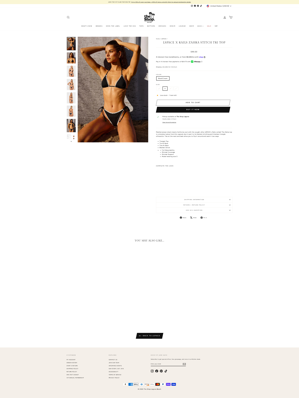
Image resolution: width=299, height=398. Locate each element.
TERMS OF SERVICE (115, 374)
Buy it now (193, 109)
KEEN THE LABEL (113, 26)
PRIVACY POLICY (114, 378)
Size (158, 84)
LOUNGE (182, 26)
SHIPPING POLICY (72, 368)
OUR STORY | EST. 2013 (116, 368)
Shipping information (194, 199)
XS (159, 88)
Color (158, 74)
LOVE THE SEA (130, 26)
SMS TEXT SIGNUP (73, 374)
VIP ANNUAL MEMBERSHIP (75, 378)
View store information (169, 122)
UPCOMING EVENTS (115, 365)
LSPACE (163, 39)
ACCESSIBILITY (113, 371)
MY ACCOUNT (71, 359)
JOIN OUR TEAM (114, 362)
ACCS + (200, 26)
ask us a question (194, 210)
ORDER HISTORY (72, 362)
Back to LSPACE (151, 336)
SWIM (191, 26)
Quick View (86, 305)
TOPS (141, 26)
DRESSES (162, 26)
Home (158, 39)
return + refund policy (194, 205)
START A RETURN (72, 365)
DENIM (172, 26)
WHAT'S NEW (86, 26)
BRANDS (99, 26)
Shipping (159, 67)
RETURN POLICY (72, 371)
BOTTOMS (151, 26)
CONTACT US (113, 359)
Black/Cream (162, 78)
